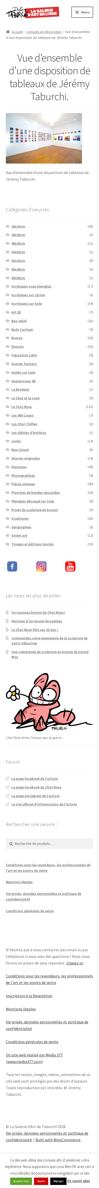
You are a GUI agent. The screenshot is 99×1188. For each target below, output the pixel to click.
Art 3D (16, 312)
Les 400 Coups (22, 415)
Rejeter (41, 1181)
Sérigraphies (21, 527)
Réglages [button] (58, 1181)
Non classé (20, 449)
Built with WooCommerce (58, 1139)
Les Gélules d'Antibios (28, 432)
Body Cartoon (22, 329)
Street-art (19, 535)
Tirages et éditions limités (32, 544)
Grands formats (24, 363)
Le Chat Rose (21, 406)
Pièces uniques (23, 484)
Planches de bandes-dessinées (35, 492)
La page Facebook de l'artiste (34, 778)
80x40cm (18, 269)
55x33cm (18, 260)
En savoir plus (78, 1180)
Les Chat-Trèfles (24, 424)
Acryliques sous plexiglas (31, 286)
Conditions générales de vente (30, 911)
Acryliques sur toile (26, 303)
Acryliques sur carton (28, 295)
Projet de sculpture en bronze (34, 510)
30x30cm (18, 234)
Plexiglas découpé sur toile (32, 501)
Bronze (16, 338)
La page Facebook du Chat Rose (36, 787)
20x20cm (18, 226)
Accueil (17, 31)
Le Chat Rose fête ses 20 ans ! (34, 629)
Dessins (17, 346)
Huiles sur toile (23, 372)
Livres (16, 441)
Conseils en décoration (43, 31)
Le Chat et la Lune (25, 398)
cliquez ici (75, 962)
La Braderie (20, 389)
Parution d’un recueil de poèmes (36, 621)
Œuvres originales (25, 458)
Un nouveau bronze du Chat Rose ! (38, 612)
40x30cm (18, 243)
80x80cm (18, 278)
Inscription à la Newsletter (29, 995)
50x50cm (18, 252)
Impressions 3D (23, 381)
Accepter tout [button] (21, 1181)
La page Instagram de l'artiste (35, 796)
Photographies (23, 475)
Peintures (19, 467)
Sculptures (20, 518)
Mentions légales (19, 882)
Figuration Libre (24, 355)
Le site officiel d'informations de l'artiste (44, 804)
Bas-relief (19, 321)
